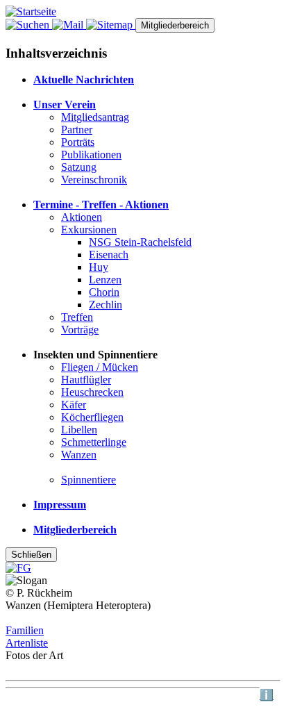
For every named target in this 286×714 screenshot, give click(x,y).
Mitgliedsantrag (95, 117)
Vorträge (80, 329)
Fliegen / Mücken (99, 367)
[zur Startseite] (31, 11)
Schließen (31, 554)
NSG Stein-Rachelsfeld (140, 242)
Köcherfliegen (92, 417)
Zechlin (105, 304)
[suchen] (29, 25)
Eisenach (108, 254)
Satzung (78, 167)
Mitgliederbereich (175, 25)
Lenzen (105, 279)
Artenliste (27, 643)
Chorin (104, 292)
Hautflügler (86, 379)
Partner (76, 129)
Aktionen (81, 217)
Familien (25, 630)
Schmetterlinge (93, 442)
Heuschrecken (92, 392)
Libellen (79, 429)
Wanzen (78, 454)
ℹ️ (267, 695)
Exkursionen (89, 229)
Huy (98, 267)
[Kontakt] (69, 25)
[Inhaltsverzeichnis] (110, 25)
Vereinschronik (94, 179)
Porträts (77, 142)
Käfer (73, 404)
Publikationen (91, 154)
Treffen (77, 317)
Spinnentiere (88, 479)
